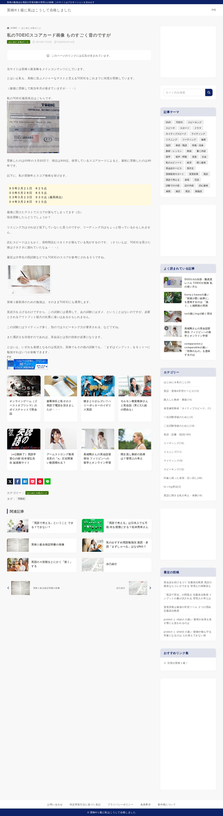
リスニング (171, 139)
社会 (204, 156)
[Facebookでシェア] (17, 481)
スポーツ (184, 128)
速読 (178, 191)
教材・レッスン (174, 151)
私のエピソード (174, 162)
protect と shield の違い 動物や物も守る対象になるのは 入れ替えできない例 (187, 633)
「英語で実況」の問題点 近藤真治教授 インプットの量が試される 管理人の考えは (188, 596)
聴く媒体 (201, 162)
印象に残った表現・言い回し (183, 478)
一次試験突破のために (178, 417)
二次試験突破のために (179, 425)
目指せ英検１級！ (177, 663)
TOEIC (21, 498)
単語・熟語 (181, 145)
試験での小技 (172, 185)
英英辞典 (193, 174)
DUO (168, 122)
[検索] (209, 92)
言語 (196, 179)
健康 (203, 139)
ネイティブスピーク (176, 133)
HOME (13, 27)
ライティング (198, 133)
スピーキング (195, 122)
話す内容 (189, 185)
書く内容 (201, 151)
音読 (187, 191)
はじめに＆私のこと (31, 27)
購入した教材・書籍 (178, 399)
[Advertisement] (188, 51)
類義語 (198, 191)
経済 (189, 162)
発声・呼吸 (181, 156)
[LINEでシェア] (47, 481)
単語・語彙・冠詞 (177, 434)
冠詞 (168, 145)
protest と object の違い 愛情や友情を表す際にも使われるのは (188, 621)
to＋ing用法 (172, 486)
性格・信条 (197, 145)
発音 (194, 156)
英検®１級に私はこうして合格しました (39, 10)
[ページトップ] (215, 808)
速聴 (168, 191)
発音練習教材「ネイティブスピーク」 (187, 408)
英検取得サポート (175, 174)
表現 (187, 179)
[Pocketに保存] (32, 481)
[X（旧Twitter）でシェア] (10, 481)
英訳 (205, 174)
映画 (189, 151)
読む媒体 (203, 185)
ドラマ (197, 128)
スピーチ (170, 128)
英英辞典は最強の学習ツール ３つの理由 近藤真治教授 (187, 608)
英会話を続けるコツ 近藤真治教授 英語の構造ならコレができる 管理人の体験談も (188, 584)
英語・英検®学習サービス (181, 391)
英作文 (190, 168)
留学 (168, 156)
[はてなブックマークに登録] (25, 481)
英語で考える (172, 179)
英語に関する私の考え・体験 (183, 495)
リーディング (189, 139)
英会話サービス (174, 168)
